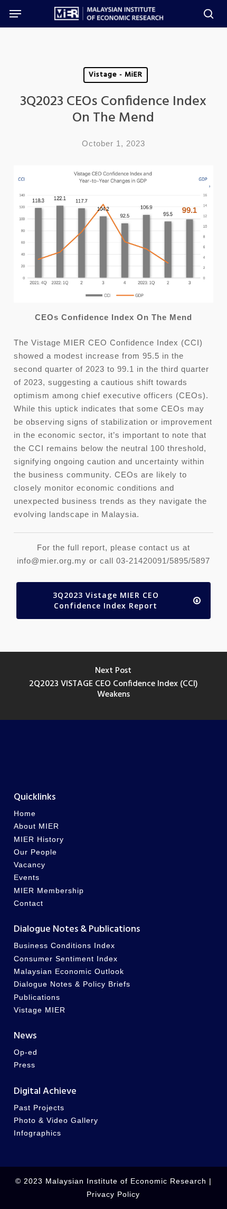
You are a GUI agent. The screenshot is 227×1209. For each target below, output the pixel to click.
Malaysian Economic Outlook (69, 972)
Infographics (37, 1133)
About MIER (36, 826)
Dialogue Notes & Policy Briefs (72, 984)
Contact (28, 903)
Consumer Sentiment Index (66, 959)
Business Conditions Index (64, 946)
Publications (37, 997)
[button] (15, 13)
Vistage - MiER (116, 75)
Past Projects (39, 1108)
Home (25, 814)
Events (27, 878)
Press (24, 1065)
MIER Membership (49, 891)
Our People (35, 852)
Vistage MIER (39, 1010)
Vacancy (29, 865)
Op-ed (25, 1052)
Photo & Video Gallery (56, 1120)
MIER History (39, 840)
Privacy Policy (113, 1194)
